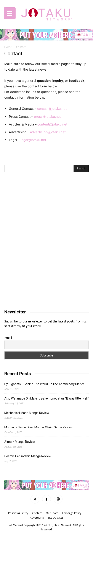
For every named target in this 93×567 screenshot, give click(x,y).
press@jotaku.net (47, 117)
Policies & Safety (18, 513)
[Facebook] (46, 499)
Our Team (52, 513)
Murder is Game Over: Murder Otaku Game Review (38, 427)
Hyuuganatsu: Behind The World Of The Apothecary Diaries (44, 384)
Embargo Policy (71, 513)
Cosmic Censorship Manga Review (27, 456)
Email (8, 338)
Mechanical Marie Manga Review (26, 413)
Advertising (37, 517)
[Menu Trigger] (10, 13)
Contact (37, 513)
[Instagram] (58, 499)
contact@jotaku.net (52, 109)
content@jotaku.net (52, 124)
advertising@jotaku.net (48, 132)
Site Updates (55, 517)
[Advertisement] (46, 209)
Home (8, 47)
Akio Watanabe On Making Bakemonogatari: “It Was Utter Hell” (46, 398)
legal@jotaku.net (33, 140)
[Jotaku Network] (46, 13)
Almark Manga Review (19, 441)
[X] (34, 499)
